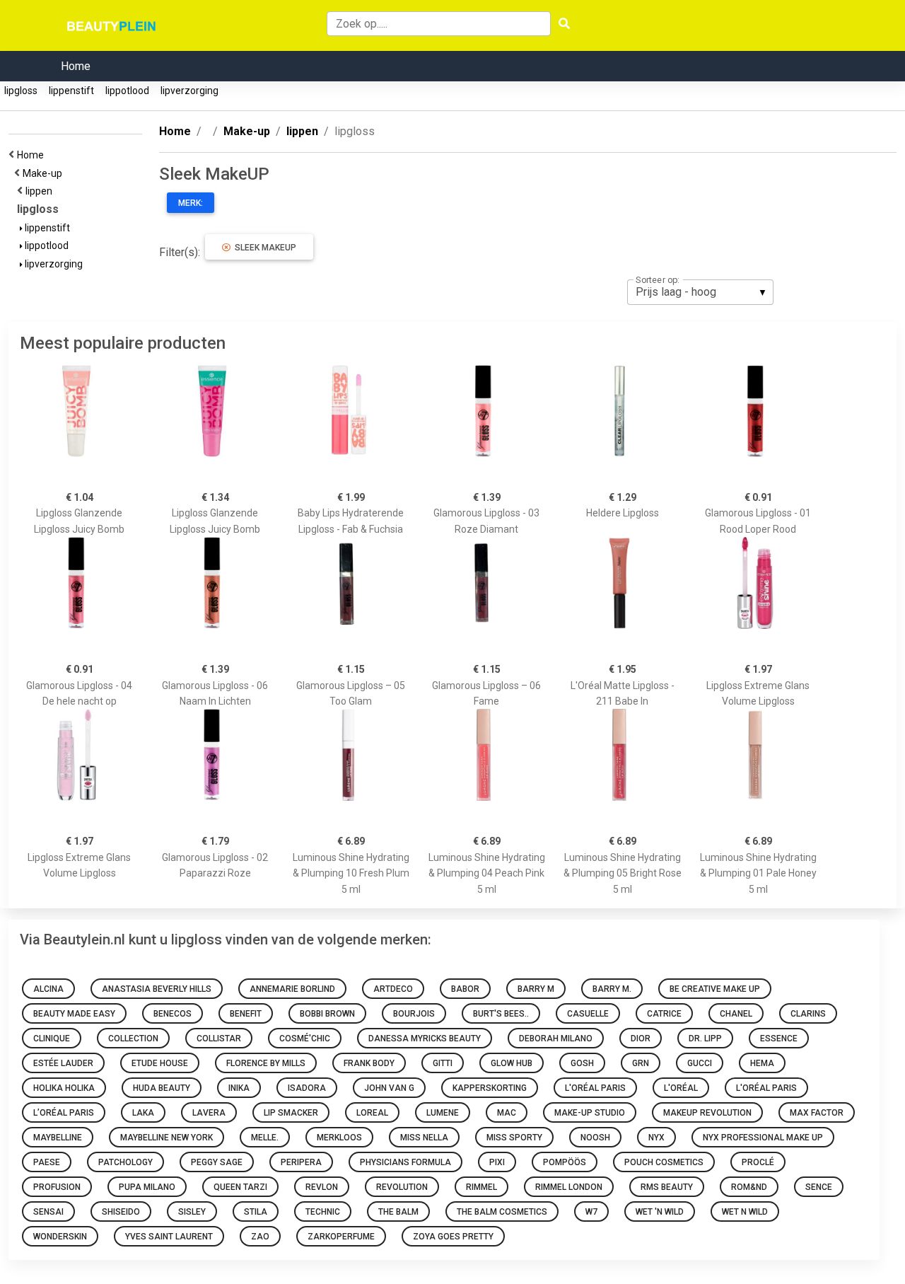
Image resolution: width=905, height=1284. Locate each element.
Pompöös (564, 1162)
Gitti (442, 1063)
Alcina (48, 989)
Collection (133, 1038)
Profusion (57, 1187)
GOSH (582, 1063)
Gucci (699, 1063)
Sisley (192, 1212)
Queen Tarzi (240, 1187)
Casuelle (588, 1014)
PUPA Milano (147, 1187)
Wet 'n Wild (660, 1212)
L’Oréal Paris (63, 1113)
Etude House (160, 1063)
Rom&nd (749, 1187)
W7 (591, 1212)
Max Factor (816, 1113)
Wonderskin (60, 1237)
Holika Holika (64, 1088)
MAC (506, 1113)
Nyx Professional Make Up (763, 1138)
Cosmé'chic (304, 1038)
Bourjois (414, 1014)
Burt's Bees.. (501, 1014)
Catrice (664, 1014)
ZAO (260, 1237)
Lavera (209, 1113)
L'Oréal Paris (595, 1088)
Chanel (736, 1014)
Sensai (48, 1212)
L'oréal (681, 1088)
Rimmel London (568, 1187)
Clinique (51, 1038)
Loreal (372, 1113)
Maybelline (57, 1138)
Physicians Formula (405, 1162)
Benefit (246, 1014)
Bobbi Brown (327, 1014)
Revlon (321, 1187)
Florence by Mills (265, 1063)
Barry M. (611, 989)
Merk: (190, 203)
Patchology (125, 1162)
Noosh (595, 1138)
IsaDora (307, 1088)
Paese (46, 1162)
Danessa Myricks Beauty (424, 1038)
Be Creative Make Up (715, 989)
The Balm (398, 1212)
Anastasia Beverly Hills (156, 989)
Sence (818, 1187)
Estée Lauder (63, 1063)
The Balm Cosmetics (502, 1212)
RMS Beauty (667, 1187)
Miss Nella (424, 1138)
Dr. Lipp (705, 1038)
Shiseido (121, 1212)
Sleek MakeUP (263, 248)
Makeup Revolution (707, 1113)
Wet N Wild (745, 1212)
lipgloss (21, 90)
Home (75, 66)
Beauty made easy (74, 1014)
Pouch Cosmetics (663, 1162)
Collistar (219, 1038)
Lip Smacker (291, 1113)
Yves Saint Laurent (169, 1237)
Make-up (44, 173)
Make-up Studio (589, 1113)
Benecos (172, 1014)
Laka (143, 1113)
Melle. (265, 1138)
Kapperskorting (489, 1088)
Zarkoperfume (341, 1237)
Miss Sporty (514, 1138)
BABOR (465, 989)
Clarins (808, 1014)
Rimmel (481, 1187)
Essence (779, 1038)
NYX (656, 1138)
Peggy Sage (217, 1162)
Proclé (758, 1162)
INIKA (239, 1088)
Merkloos (339, 1138)
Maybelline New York (166, 1138)
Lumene (442, 1113)
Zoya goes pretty (453, 1237)
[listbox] (700, 292)
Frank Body (369, 1063)
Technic (322, 1212)
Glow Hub (511, 1063)
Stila (255, 1212)
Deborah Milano (555, 1038)
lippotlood (127, 90)
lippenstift (71, 90)
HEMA (762, 1063)
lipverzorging (189, 90)
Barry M (536, 989)
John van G (389, 1088)
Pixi (497, 1162)
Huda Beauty (161, 1088)
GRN (640, 1063)
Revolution (402, 1187)
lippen (41, 191)
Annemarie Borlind (292, 989)
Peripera (301, 1162)
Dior (640, 1038)
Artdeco (393, 989)
